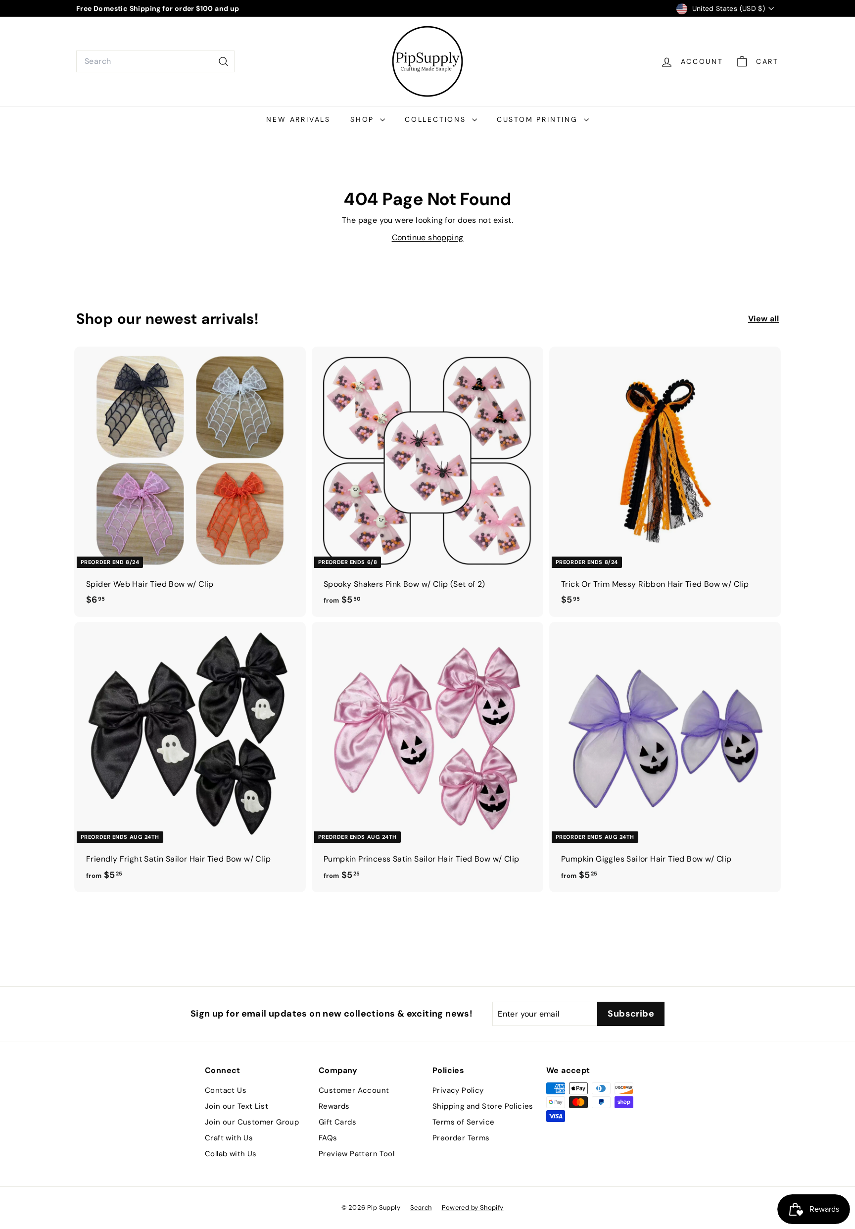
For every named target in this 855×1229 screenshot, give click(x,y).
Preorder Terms (461, 1138)
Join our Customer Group (252, 1122)
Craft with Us (229, 1138)
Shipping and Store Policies (482, 1106)
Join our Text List (236, 1106)
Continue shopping (428, 237)
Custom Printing (539, 119)
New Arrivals (298, 119)
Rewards (334, 1106)
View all (763, 318)
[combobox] (155, 61)
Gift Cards (337, 1122)
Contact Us (225, 1090)
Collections (437, 119)
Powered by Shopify (473, 1207)
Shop (364, 119)
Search (420, 1207)
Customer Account (354, 1090)
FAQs (328, 1138)
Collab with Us (231, 1154)
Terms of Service (463, 1122)
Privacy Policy (458, 1090)
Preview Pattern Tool (356, 1154)
